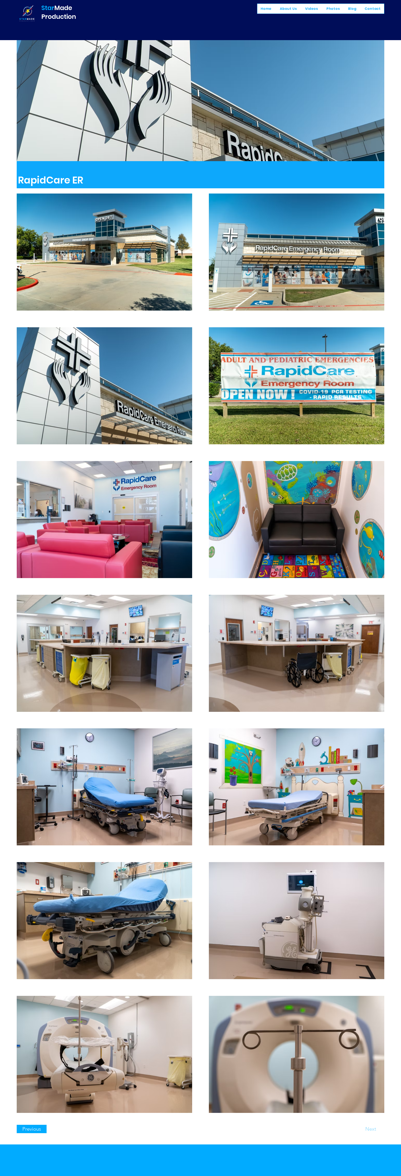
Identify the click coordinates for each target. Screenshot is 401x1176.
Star (47, 7)
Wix (163, 1167)
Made (63, 7)
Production (58, 16)
